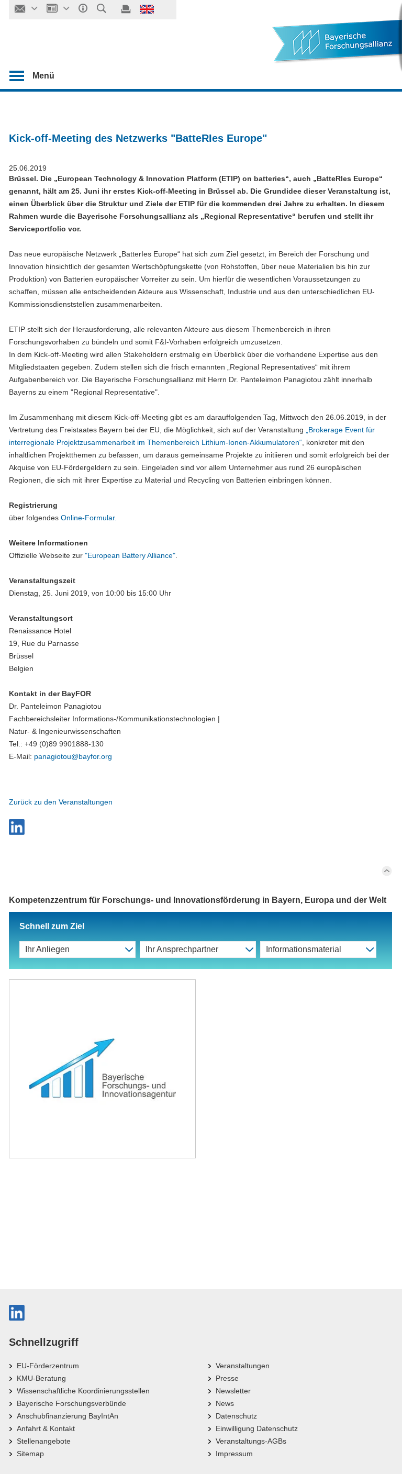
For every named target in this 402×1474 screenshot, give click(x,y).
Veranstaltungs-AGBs (251, 1441)
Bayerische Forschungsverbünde (71, 1403)
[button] (200, 827)
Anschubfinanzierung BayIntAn (67, 1416)
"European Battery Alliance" (130, 555)
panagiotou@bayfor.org (73, 756)
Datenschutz (236, 1416)
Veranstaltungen (243, 1365)
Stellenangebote (44, 1441)
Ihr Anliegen (47, 949)
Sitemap (30, 1453)
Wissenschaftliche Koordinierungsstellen (83, 1391)
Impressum (234, 1453)
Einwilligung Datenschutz (257, 1428)
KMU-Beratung (41, 1378)
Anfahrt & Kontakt (46, 1428)
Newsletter (233, 1391)
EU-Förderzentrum (48, 1365)
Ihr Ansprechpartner (182, 949)
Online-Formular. (89, 517)
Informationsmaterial (303, 949)
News (225, 1403)
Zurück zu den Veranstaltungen (61, 802)
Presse (227, 1378)
